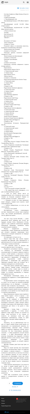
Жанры (3, 400)
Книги (2, 398)
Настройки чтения (24, 8)
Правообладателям (6, 405)
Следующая (17, 383)
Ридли (6, 2)
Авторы (3, 403)
